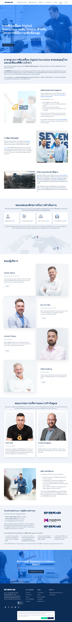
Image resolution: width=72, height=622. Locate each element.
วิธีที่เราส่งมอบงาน (33, 2)
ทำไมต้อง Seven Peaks (22, 2)
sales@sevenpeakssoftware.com (56, 592)
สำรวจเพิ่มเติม (29, 590)
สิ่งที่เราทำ (41, 2)
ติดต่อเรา (51, 590)
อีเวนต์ (38, 594)
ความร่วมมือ (7, 147)
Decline (50, 618)
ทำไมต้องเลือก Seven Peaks (36, 571)
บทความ (55, 2)
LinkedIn (7, 286)
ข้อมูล (39, 590)
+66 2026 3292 (52, 594)
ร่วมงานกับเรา (40, 592)
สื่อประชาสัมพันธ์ (41, 597)
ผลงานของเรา (48, 2)
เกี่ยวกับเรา (28, 592)
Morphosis (28, 141)
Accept (44, 618)
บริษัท (60, 2)
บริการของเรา (29, 594)
